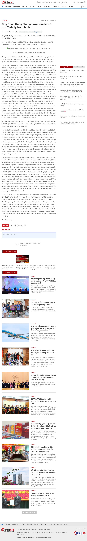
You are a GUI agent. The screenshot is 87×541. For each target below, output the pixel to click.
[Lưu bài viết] (16, 32)
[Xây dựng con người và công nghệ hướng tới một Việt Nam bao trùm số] (15, 285)
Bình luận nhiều (79, 67)
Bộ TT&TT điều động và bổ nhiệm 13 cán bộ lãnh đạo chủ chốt (43, 401)
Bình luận (5, 225)
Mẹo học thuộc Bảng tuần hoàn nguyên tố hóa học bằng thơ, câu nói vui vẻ (72, 123)
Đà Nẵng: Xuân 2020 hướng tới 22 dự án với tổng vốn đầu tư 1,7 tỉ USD (43, 472)
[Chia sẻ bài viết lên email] (9, 32)
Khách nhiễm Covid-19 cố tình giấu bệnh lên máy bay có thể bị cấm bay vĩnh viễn (43, 328)
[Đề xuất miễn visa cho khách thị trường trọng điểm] (15, 308)
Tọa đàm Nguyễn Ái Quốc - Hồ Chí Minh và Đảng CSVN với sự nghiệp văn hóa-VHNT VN (43, 426)
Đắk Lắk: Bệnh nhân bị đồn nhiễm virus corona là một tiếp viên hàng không (42, 449)
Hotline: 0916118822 (55, 2)
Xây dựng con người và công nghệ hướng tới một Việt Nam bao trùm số (43, 281)
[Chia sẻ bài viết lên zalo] (6, 32)
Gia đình (32, 6)
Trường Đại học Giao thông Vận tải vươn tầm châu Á (7, 267)
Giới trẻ (39, 6)
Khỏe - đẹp (47, 6)
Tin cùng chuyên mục (10, 272)
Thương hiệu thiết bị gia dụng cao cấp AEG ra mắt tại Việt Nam (22, 267)
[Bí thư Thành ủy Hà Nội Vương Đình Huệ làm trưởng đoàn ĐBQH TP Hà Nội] (15, 381)
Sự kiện (71, 6)
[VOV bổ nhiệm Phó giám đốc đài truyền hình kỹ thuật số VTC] (15, 356)
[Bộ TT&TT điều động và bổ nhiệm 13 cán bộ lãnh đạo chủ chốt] (15, 405)
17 (81, 92)
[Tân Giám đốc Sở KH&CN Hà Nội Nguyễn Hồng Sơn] (15, 499)
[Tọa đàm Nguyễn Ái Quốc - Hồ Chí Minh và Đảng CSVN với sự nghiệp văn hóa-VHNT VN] (15, 430)
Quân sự (63, 6)
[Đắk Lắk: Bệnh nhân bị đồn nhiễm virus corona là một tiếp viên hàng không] (15, 453)
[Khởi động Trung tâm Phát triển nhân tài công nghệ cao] (36, 259)
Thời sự (4, 20)
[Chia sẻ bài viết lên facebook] (3, 32)
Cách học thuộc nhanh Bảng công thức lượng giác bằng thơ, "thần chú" (71, 91)
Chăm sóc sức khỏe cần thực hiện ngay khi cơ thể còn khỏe (50, 267)
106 (65, 111)
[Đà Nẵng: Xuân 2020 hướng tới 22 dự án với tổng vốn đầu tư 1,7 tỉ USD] (15, 476)
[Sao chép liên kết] (13, 32)
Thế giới (24, 6)
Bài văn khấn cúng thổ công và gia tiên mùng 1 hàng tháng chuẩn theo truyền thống (71, 97)
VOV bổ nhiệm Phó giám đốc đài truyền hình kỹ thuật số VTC (43, 352)
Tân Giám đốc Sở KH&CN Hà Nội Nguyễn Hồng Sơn (42, 494)
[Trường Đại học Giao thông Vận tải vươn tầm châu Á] (8, 259)
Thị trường (16, 6)
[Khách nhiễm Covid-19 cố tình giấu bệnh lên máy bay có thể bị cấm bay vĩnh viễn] (15, 332)
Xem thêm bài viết (29, 512)
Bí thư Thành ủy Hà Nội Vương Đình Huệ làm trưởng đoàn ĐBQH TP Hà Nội (43, 377)
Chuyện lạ (56, 6)
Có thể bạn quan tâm (10, 251)
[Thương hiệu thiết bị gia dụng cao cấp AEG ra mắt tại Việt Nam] (22, 259)
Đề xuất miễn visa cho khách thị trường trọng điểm (43, 303)
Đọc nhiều (66, 67)
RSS (84, 6)
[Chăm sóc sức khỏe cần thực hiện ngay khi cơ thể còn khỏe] (51, 259)
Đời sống (8, 6)
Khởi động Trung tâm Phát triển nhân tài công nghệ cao (36, 267)
